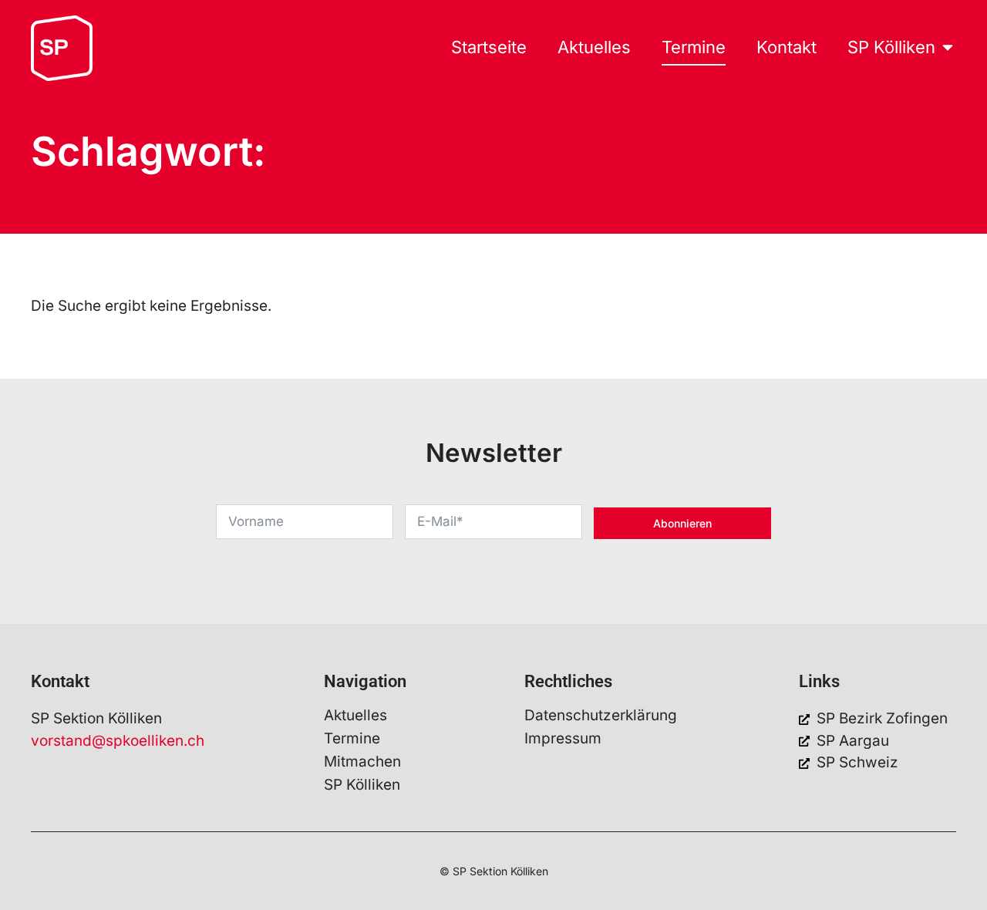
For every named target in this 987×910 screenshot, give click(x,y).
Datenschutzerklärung (600, 715)
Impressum (562, 739)
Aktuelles (355, 715)
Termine (352, 739)
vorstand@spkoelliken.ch (117, 741)
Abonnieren (682, 523)
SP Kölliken (362, 785)
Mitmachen (362, 762)
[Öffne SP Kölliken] (947, 47)
